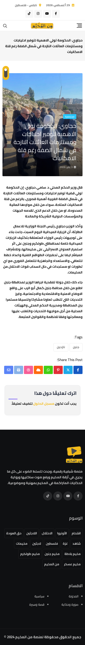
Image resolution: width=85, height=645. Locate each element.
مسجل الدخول (43, 403)
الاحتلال (47, 533)
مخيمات (21, 543)
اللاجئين (31, 533)
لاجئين (36, 543)
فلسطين (52, 543)
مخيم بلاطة (72, 554)
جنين (76, 347)
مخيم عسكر (72, 564)
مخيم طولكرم (30, 554)
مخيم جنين (52, 554)
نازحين (61, 347)
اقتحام (76, 533)
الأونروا (62, 533)
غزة (65, 543)
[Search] (5, 25)
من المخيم (51, 564)
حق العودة (13, 533)
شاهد (76, 543)
